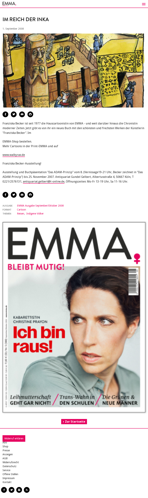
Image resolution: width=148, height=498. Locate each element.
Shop (5, 446)
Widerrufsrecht (11, 462)
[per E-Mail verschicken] (22, 114)
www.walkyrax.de (14, 155)
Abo (5, 442)
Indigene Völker (35, 213)
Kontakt (7, 482)
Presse (6, 450)
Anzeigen (8, 454)
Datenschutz (9, 466)
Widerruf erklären (13, 438)
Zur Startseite (75, 421)
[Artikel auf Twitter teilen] (14, 114)
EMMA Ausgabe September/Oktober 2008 (40, 205)
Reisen (20, 213)
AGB (5, 458)
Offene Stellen (10, 474)
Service (6, 470)
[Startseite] (74, 4)
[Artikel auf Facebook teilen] (5, 114)
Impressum (9, 478)
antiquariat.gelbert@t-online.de (43, 181)
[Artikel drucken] (30, 114)
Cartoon (21, 209)
